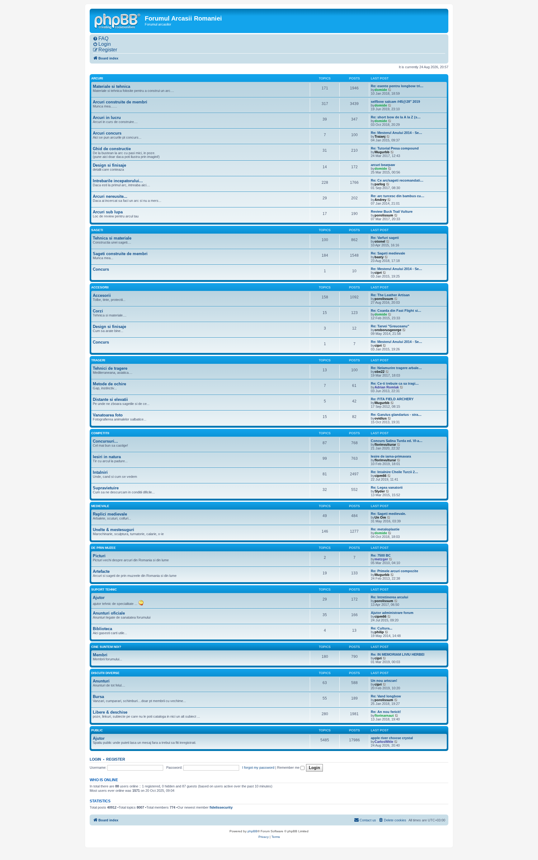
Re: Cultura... (381, 628)
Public (97, 730)
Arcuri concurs (107, 133)
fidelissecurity (221, 807)
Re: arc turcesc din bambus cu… (397, 196)
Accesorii (100, 287)
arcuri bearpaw (383, 165)
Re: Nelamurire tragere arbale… (396, 368)
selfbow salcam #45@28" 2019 (395, 101)
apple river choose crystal (392, 738)
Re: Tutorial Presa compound (395, 148)
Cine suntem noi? (106, 647)
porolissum (384, 215)
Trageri (98, 360)
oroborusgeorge (388, 330)
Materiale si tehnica (111, 86)
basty (379, 257)
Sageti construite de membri (120, 253)
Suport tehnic (104, 589)
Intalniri (100, 472)
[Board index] (118, 20)
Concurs (101, 269)
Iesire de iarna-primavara (391, 456)
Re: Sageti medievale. (388, 514)
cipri (378, 272)
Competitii (100, 433)
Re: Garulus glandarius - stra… (396, 414)
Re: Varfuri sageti (385, 238)
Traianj (380, 136)
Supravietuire (106, 488)
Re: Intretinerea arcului (389, 597)
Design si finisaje (109, 165)
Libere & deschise (110, 712)
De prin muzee (103, 547)
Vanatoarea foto (108, 415)
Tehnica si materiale (112, 238)
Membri (100, 655)
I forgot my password (258, 767)
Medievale (100, 506)
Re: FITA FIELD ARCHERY (392, 399)
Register (115, 759)
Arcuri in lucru (107, 117)
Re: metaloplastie (385, 529)
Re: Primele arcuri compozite (394, 571)
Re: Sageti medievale (388, 253)
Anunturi (101, 681)
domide (381, 90)
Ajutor (99, 597)
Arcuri (97, 78)
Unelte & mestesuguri (113, 529)
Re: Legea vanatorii (387, 487)
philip (379, 632)
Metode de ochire (109, 384)
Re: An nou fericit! (386, 712)
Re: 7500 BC (381, 555)
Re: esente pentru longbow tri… (397, 86)
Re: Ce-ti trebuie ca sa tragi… (395, 383)
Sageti (97, 230)
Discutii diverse (105, 673)
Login (95, 759)
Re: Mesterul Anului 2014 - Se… (396, 133)
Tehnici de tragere (110, 368)
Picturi (99, 556)
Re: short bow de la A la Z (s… (396, 117)
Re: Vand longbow (386, 696)
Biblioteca (102, 628)
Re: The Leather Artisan (390, 295)
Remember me (288, 767)
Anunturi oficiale (109, 613)
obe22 (380, 371)
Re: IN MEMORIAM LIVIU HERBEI (397, 654)
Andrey (380, 200)
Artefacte (101, 571)
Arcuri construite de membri (120, 102)
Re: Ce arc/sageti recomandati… (397, 180)
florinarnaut (384, 715)
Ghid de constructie (112, 148)
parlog (380, 184)
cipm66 (380, 476)
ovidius (381, 418)
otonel (380, 241)
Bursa (98, 696)
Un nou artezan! (384, 680)
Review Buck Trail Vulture (392, 211)
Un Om (380, 517)
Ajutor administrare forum (392, 613)
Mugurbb (382, 152)
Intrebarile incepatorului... (118, 180)
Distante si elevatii (110, 399)
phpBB (252, 831)
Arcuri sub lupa (108, 212)
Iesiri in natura (107, 456)
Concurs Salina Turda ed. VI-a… (396, 441)
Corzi (98, 311)
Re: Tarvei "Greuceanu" (390, 326)
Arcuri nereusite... (110, 196)
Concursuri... (105, 441)
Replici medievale (110, 514)
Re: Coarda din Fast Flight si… (396, 310)
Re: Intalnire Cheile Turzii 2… (394, 472)
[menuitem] (100, 38)
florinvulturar (385, 444)
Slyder (380, 491)
